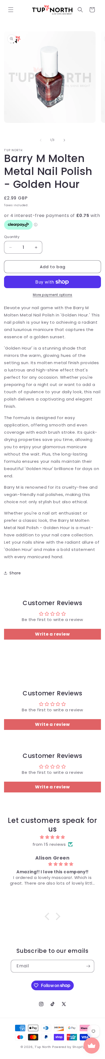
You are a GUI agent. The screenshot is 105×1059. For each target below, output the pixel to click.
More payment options (52, 294)
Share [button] (15, 573)
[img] (52, 837)
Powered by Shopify (68, 1047)
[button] (11, 10)
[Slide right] (64, 140)
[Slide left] (41, 140)
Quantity (11, 236)
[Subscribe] (88, 966)
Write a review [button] (52, 634)
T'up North (42, 1047)
